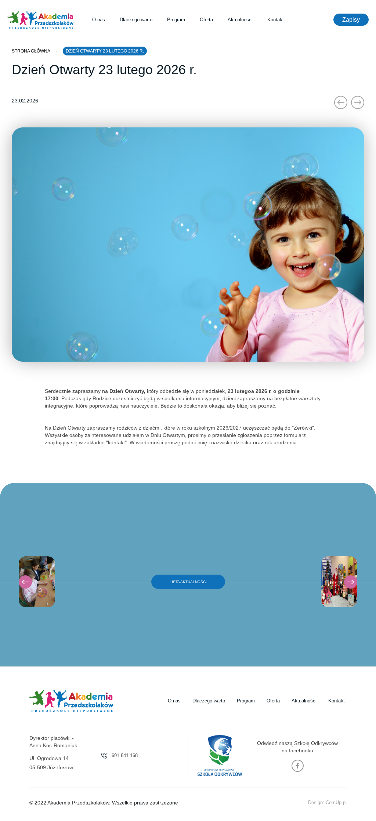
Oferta (206, 19)
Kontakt (275, 19)
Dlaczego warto (136, 19)
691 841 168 (124, 755)
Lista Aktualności (188, 582)
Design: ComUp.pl (327, 802)
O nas (98, 19)
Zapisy (351, 20)
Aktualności (240, 19)
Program (176, 19)
